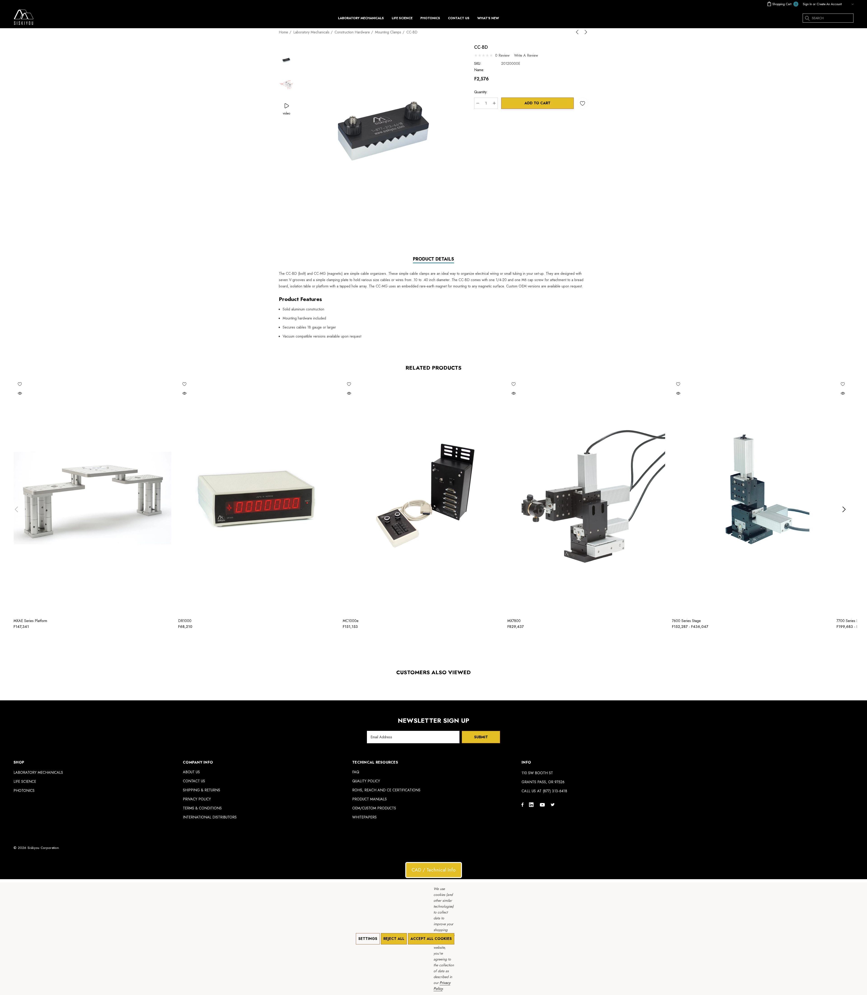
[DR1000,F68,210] (257, 496)
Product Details (433, 259)
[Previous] (578, 32)
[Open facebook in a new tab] (522, 804)
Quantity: (481, 92)
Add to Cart (537, 103)
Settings (367, 938)
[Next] (585, 32)
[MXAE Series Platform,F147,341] (92, 496)
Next (844, 509)
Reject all (393, 938)
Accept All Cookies (431, 938)
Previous (16, 509)
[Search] (807, 18)
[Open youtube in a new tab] (543, 804)
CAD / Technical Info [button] (434, 870)
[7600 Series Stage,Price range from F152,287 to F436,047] (751, 496)
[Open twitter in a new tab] (553, 804)
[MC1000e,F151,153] (422, 496)
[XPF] (848, 4)
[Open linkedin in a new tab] (532, 804)
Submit (481, 737)
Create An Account (829, 4)
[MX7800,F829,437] (586, 496)
